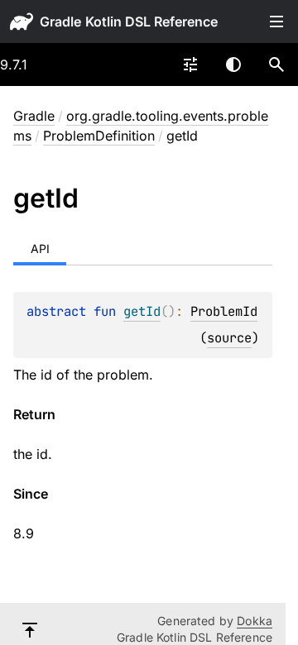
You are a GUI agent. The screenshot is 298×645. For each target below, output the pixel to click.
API (40, 248)
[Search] (276, 64)
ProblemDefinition (99, 135)
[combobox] (190, 64)
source (229, 337)
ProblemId (223, 311)
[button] (276, 64)
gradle (60, 21)
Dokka (254, 621)
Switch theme (233, 64)
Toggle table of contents (276, 21)
